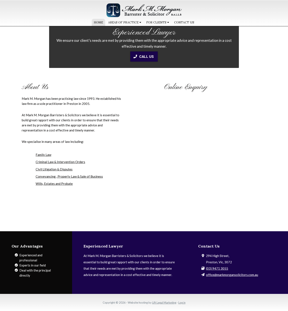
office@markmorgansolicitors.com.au (232, 275)
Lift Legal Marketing (164, 302)
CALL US (147, 56)
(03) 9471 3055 (217, 268)
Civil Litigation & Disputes (54, 169)
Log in (182, 302)
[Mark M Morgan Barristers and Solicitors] (144, 16)
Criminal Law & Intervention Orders (60, 162)
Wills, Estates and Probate (54, 183)
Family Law (43, 155)
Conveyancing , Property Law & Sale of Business (69, 176)
